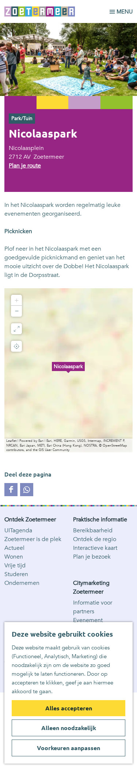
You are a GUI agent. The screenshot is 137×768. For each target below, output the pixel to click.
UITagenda (18, 530)
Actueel (14, 548)
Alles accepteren (68, 708)
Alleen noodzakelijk (68, 728)
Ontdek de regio (94, 539)
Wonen (13, 557)
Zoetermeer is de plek (32, 539)
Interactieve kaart (95, 548)
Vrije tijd (15, 565)
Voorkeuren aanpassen (68, 748)
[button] (68, 370)
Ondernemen (21, 583)
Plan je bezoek (92, 557)
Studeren (16, 574)
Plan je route (25, 166)
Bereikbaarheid (93, 530)
